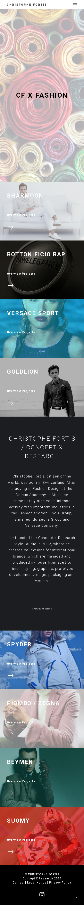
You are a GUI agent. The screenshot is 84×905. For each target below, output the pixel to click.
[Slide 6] (52, 176)
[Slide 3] (40, 176)
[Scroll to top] (76, 897)
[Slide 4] (44, 176)
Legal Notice (36, 882)
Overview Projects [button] (42, 609)
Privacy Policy (60, 882)
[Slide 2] (36, 176)
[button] (75, 4)
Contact (18, 882)
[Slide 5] (48, 176)
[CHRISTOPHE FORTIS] (26, 5)
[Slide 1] (32, 176)
